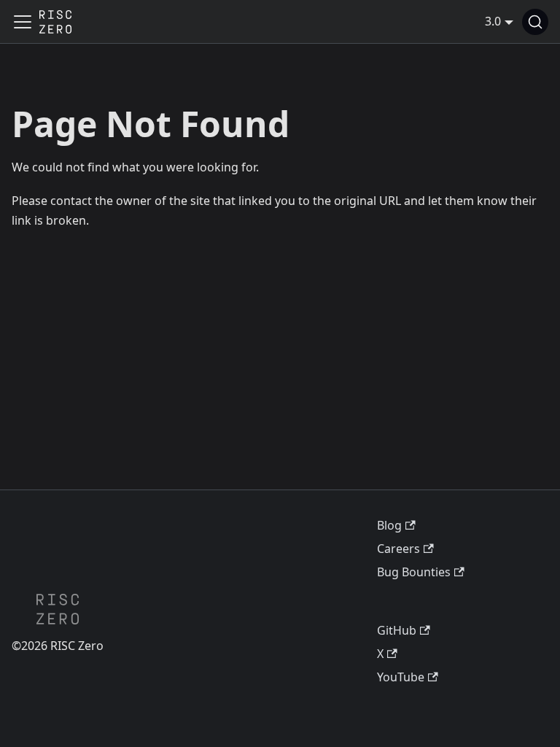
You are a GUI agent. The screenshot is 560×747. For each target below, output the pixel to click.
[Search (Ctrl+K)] (535, 22)
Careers (398, 549)
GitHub (396, 630)
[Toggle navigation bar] (23, 22)
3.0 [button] (493, 21)
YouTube (400, 677)
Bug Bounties (414, 572)
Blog (389, 525)
